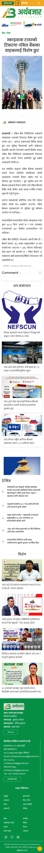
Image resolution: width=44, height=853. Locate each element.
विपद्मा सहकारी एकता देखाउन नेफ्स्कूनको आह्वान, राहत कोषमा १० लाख (22, 334)
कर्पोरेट (25, 818)
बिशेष (25, 822)
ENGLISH (8, 3)
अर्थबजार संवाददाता (16, 122)
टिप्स (5, 804)
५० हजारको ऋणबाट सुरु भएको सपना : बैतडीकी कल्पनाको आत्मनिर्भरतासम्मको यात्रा (21, 690)
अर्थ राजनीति (27, 804)
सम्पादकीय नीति (12, 779)
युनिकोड (24, 3)
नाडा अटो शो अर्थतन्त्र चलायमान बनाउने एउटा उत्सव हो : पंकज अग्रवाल (21, 586)
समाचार (6, 800)
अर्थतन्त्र (25, 831)
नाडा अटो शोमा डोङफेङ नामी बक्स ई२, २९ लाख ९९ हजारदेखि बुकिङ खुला (21, 369)
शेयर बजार (7, 831)
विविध (25, 808)
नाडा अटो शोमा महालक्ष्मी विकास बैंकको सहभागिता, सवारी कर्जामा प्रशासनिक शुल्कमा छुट (21, 405)
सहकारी (6, 808)
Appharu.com (22, 850)
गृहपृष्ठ (6, 796)
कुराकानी (26, 796)
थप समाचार (22, 286)
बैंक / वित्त (26, 800)
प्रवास (6, 827)
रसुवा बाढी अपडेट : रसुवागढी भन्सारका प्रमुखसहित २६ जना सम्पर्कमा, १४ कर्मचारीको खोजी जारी (22, 518)
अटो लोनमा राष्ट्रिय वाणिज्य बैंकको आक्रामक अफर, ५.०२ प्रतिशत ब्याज (19, 441)
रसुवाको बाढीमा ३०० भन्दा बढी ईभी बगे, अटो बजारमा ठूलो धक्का (23, 506)
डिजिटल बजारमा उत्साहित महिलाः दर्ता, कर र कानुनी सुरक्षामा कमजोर (21, 655)
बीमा (5, 818)
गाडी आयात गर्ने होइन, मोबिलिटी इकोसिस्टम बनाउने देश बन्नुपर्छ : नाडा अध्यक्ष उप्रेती (21, 621)
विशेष (22, 554)
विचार (25, 827)
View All (10, 732)
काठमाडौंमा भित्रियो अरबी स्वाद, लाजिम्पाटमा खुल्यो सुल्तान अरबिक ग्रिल (23, 541)
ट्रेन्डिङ (6, 481)
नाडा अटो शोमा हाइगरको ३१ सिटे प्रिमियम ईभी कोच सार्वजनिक (23, 530)
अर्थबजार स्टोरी (9, 822)
